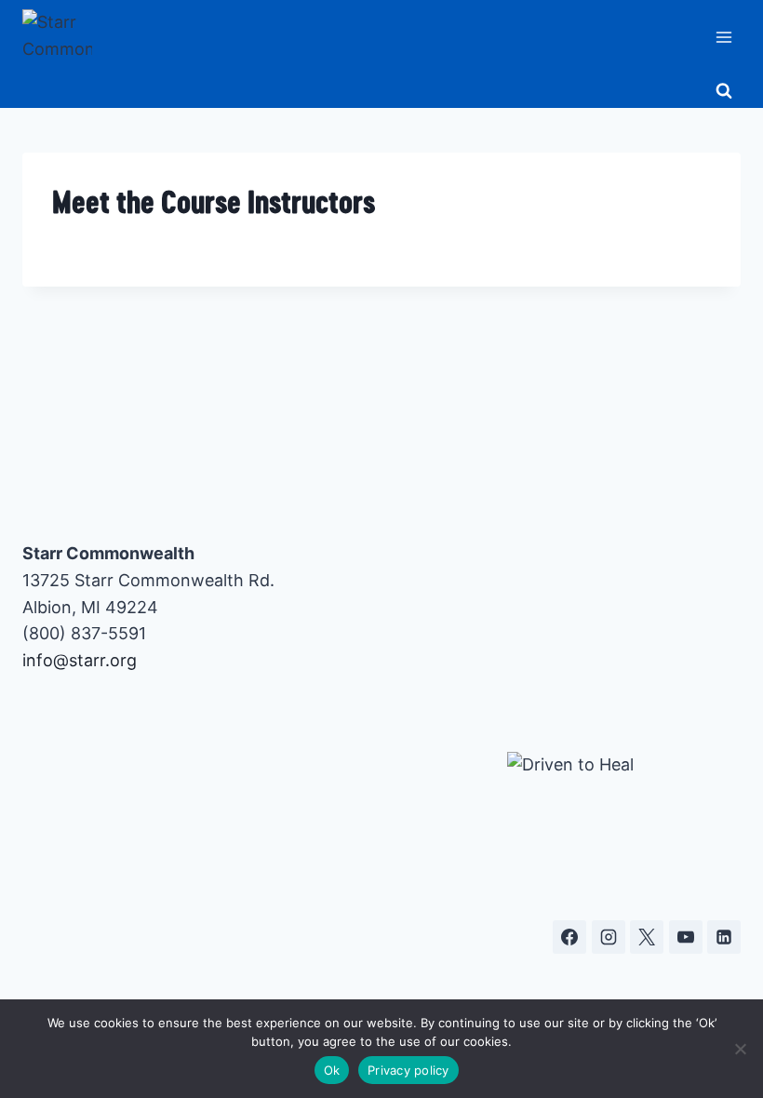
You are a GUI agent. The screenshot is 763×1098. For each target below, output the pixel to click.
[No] (739, 1048)
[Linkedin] (724, 937)
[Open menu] (723, 36)
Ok (332, 1070)
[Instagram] (608, 937)
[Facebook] (569, 937)
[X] (646, 937)
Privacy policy (408, 1070)
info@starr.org (79, 660)
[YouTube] (686, 937)
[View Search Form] (724, 91)
